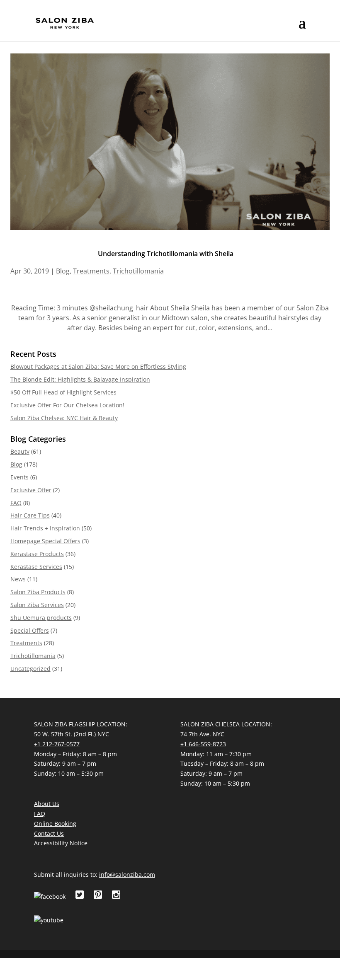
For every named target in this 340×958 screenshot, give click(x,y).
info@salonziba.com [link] (127, 874)
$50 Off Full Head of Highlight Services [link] (63, 392)
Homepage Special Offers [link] (45, 541)
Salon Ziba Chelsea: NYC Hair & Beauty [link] (64, 418)
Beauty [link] (19, 451)
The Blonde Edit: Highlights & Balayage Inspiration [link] (80, 379)
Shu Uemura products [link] (41, 618)
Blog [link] (63, 271)
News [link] (18, 579)
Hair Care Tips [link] (30, 515)
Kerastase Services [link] (36, 567)
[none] (302, 28)
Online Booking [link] (55, 823)
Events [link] (19, 477)
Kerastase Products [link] (37, 554)
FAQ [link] (16, 503)
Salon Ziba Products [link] (38, 592)
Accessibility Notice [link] (60, 843)
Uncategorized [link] (30, 669)
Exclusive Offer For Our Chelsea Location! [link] (67, 405)
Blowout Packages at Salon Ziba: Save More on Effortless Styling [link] (98, 366)
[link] (65, 23)
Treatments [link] (91, 271)
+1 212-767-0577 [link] (57, 744)
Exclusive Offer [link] (30, 490)
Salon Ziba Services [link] (37, 605)
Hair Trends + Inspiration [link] (45, 528)
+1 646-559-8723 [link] (203, 744)
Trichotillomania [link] (138, 271)
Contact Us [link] (49, 833)
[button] (302, 28)
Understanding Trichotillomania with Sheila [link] (165, 253)
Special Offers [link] (29, 630)
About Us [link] (46, 804)
